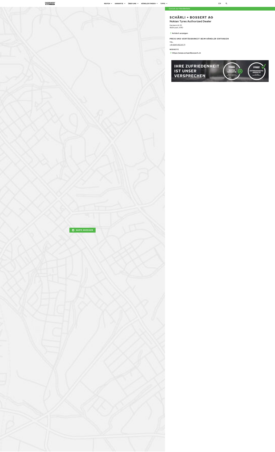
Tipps (162, 3)
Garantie (119, 3)
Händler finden (148, 3)
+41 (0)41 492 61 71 (177, 45)
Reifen (107, 3)
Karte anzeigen (84, 230)
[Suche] (226, 3)
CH (219, 3)
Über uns (132, 3)
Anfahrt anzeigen (180, 33)
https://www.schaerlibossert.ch (186, 53)
